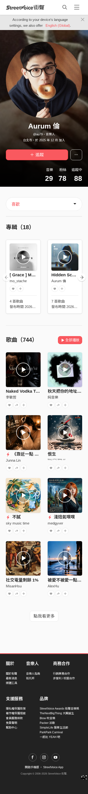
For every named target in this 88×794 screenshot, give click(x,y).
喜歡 (15, 204)
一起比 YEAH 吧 (50, 737)
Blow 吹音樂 (47, 718)
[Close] (82, 20)
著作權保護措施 (16, 713)
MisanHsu (14, 586)
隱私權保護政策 (16, 708)
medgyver (55, 523)
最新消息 (11, 678)
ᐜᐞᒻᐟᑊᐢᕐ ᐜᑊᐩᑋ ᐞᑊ (56, 460)
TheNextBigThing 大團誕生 (57, 713)
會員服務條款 (14, 718)
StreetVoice (25, 7)
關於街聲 (11, 673)
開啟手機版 (32, 767)
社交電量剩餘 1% (22, 580)
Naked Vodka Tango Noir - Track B (40, 391)
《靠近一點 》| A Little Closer (40, 454)
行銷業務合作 (61, 673)
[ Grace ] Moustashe (30, 275)
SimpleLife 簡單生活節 (54, 727)
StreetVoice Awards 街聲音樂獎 (59, 708)
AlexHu (53, 586)
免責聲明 (11, 723)
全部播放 (72, 340)
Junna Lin (13, 460)
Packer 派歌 (47, 723)
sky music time (17, 523)
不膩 (16, 517)
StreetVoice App (53, 767)
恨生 (52, 454)
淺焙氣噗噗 (64, 517)
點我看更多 (44, 616)
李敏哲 (11, 397)
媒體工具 (11, 683)
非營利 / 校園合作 (64, 678)
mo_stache (18, 281)
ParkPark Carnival (51, 732)
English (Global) (58, 25)
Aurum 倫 (58, 281)
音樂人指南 (33, 673)
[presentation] (6, 277)
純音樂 (53, 397)
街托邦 (30, 678)
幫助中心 (11, 727)
